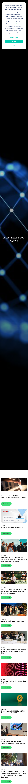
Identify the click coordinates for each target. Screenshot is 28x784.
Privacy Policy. (19, 23)
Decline (14, 45)
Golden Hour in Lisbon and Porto (12, 621)
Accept (14, 41)
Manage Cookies (14, 37)
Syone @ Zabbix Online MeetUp (12, 527)
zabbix (2, 500)
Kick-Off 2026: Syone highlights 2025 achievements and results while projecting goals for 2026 (14, 559)
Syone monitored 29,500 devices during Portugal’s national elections (13, 497)
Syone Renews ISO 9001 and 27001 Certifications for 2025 (13, 712)
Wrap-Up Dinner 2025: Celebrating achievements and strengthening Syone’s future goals (13, 591)
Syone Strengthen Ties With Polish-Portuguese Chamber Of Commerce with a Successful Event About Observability (13, 774)
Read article (6, 504)
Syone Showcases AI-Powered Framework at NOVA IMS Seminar (13, 742)
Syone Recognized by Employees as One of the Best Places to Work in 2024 (13, 651)
